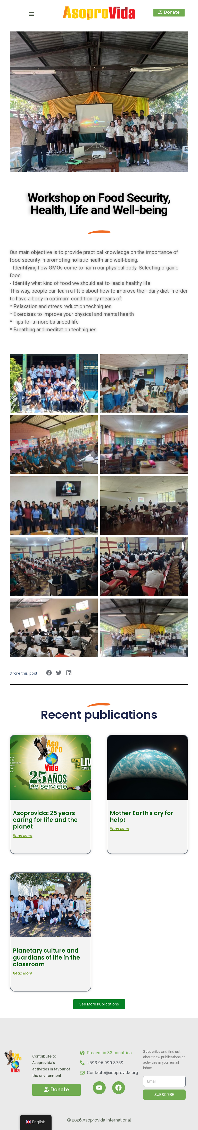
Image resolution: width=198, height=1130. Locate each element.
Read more (22, 836)
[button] (31, 14)
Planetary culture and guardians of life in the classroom (46, 957)
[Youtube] (99, 1087)
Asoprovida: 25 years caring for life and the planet (45, 820)
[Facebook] (118, 1087)
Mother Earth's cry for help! (141, 816)
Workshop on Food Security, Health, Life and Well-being (99, 204)
